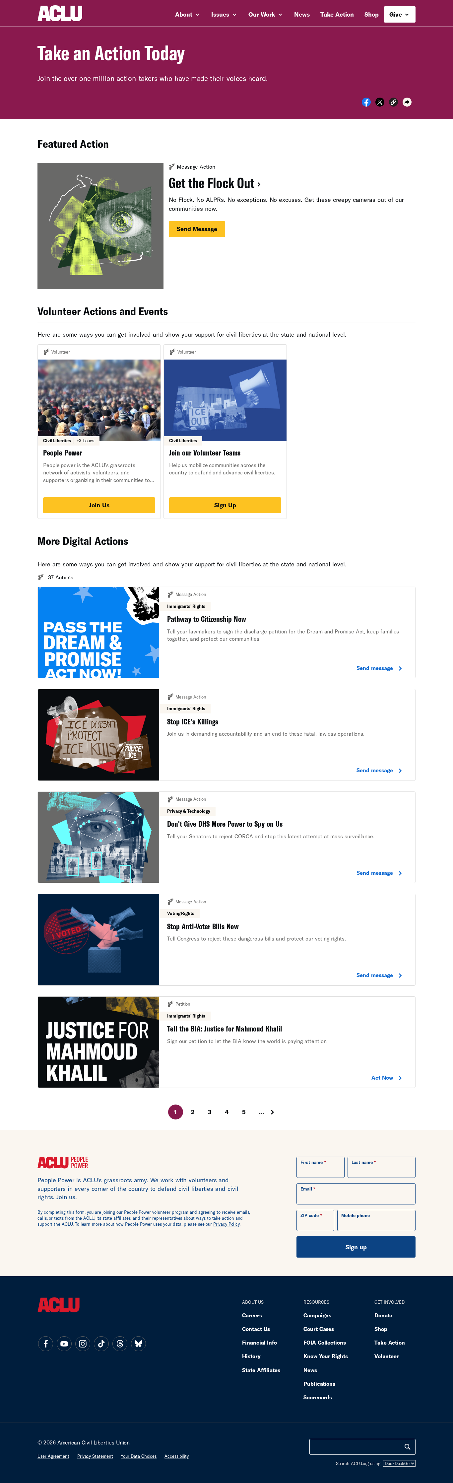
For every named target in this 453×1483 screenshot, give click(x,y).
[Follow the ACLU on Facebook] (45, 1344)
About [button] (184, 14)
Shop (371, 14)
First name (311, 1162)
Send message (197, 228)
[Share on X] (379, 104)
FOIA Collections (324, 1342)
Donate (383, 1315)
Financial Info (259, 1342)
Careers (252, 1315)
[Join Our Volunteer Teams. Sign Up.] (225, 432)
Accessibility (176, 1456)
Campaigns (317, 1315)
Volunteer (386, 1356)
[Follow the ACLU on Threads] (120, 1344)
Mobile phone (355, 1215)
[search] (408, 1447)
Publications (319, 1383)
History (251, 1356)
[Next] (279, 1112)
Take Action (337, 14)
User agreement (53, 1456)
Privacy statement (95, 1456)
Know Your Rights (325, 1356)
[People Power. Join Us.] (99, 432)
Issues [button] (221, 14)
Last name (362, 1162)
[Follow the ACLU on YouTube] (64, 1344)
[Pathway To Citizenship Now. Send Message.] (226, 632)
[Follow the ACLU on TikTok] (101, 1344)
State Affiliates (261, 1370)
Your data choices (139, 1456)
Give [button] (396, 14)
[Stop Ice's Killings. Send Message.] (226, 735)
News (302, 14)
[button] (393, 103)
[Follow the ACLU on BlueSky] (138, 1344)
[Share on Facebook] (366, 104)
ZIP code (309, 1215)
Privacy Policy (226, 1224)
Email (306, 1189)
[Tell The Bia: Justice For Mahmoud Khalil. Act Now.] (226, 1042)
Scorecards (317, 1397)
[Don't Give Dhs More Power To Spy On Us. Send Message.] (226, 837)
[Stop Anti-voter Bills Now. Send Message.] (226, 939)
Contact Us (256, 1329)
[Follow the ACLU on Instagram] (83, 1344)
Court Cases (318, 1329)
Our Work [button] (262, 14)
